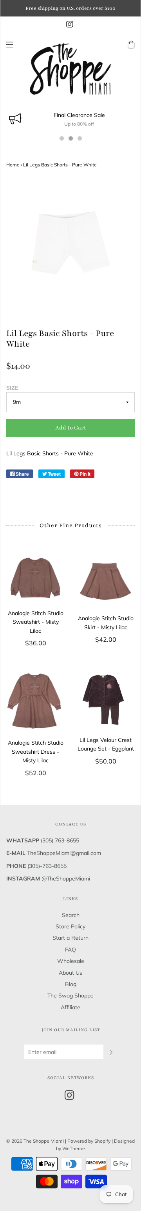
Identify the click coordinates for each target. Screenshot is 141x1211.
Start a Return (70, 937)
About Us (70, 972)
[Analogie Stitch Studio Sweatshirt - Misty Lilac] (35, 577)
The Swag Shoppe (70, 995)
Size (12, 387)
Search (71, 915)
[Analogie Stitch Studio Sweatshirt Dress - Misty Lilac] (35, 701)
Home (13, 165)
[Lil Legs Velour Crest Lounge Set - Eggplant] (105, 699)
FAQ (70, 949)
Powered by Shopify (88, 1141)
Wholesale (70, 960)
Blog (70, 984)
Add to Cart (70, 427)
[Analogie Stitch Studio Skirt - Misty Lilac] (105, 579)
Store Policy (70, 926)
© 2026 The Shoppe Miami (35, 1141)
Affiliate (70, 1007)
